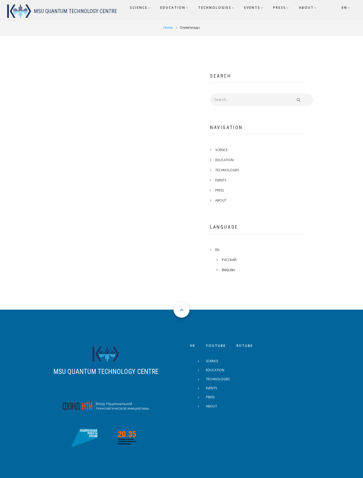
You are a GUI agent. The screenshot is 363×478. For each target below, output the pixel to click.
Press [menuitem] (279, 7)
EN (217, 249)
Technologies (227, 170)
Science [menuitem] (138, 7)
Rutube (245, 345)
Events (220, 180)
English (228, 270)
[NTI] (105, 405)
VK (192, 345)
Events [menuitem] (252, 7)
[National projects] (84, 437)
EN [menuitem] (344, 7)
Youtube (216, 345)
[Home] (19, 11)
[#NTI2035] (127, 437)
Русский (229, 260)
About (220, 200)
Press (219, 190)
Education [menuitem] (172, 7)
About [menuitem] (306, 7)
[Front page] (105, 353)
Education (224, 160)
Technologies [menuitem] (214, 7)
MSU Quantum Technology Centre (75, 11)
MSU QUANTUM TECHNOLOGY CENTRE (105, 371)
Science (221, 150)
